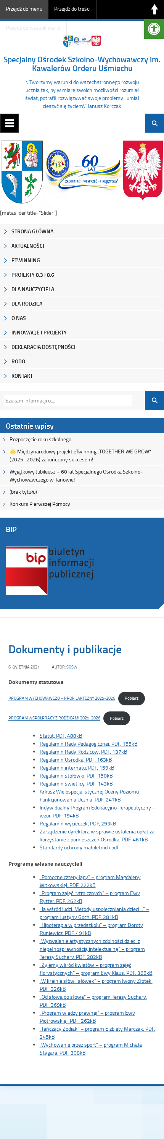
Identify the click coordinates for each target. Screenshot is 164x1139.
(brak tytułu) (23, 491)
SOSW (71, 667)
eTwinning (25, 260)
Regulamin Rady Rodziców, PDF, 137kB (83, 751)
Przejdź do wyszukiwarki (33, 27)
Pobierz (131, 698)
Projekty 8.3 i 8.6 (32, 274)
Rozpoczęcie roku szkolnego (40, 439)
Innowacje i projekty (39, 332)
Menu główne (9, 123)
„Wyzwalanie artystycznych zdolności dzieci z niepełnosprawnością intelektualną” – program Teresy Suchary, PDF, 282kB (92, 948)
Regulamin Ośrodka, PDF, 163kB (76, 759)
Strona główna (32, 231)
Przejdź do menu (24, 8)
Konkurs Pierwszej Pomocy (40, 503)
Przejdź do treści (72, 8)
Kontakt (22, 375)
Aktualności (27, 245)
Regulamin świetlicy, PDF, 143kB (76, 783)
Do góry (154, 9)
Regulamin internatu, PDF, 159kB (77, 767)
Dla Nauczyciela (32, 289)
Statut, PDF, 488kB (61, 735)
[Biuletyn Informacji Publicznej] (50, 594)
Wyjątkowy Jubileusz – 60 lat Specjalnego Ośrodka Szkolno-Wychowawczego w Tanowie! (76, 475)
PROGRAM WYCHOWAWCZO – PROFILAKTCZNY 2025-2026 (61, 698)
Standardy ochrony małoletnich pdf (79, 847)
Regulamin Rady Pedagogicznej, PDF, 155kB (89, 743)
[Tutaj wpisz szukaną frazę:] (65, 400)
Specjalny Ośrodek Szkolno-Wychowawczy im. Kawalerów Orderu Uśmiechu (82, 64)
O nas (18, 318)
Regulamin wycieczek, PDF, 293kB (78, 823)
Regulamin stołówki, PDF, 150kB (76, 775)
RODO (18, 361)
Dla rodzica (26, 303)
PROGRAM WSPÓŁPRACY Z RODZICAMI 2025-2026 (54, 718)
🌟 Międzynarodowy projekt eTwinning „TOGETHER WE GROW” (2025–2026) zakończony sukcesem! (80, 455)
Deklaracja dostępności (43, 346)
